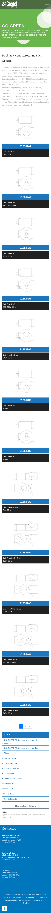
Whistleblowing (39, 900)
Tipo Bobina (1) (10, 799)
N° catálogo (9, 773)
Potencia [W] (9, 784)
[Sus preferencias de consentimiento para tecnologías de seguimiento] (4, 908)
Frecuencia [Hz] (10, 758)
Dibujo (6, 753)
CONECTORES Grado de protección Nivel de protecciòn (22, 741)
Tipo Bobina (9, 794)
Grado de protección (12, 763)
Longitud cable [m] (11, 768)
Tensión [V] (8, 789)
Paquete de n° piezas (13, 779)
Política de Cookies (23, 900)
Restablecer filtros (25, 806)
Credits (26, 903)
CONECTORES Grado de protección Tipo (21, 748)
